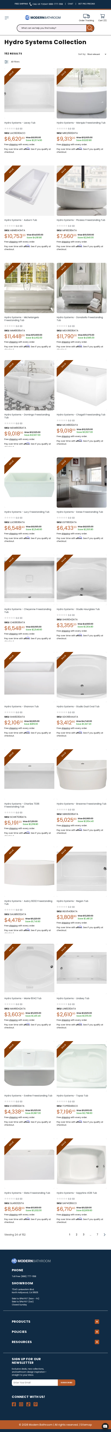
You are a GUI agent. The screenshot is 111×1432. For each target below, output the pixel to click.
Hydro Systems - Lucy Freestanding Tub (26, 512)
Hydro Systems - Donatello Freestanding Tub (80, 319)
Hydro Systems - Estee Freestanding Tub (80, 512)
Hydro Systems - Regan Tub (72, 901)
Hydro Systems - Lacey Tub (19, 122)
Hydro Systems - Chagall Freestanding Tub (81, 414)
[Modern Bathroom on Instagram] (21, 1404)
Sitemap (86, 1424)
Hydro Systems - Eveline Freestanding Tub (28, 1095)
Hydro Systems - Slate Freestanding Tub (27, 1193)
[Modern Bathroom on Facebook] (14, 1404)
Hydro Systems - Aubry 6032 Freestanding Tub (28, 902)
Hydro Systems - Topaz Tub (72, 1095)
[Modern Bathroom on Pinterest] (36, 1404)
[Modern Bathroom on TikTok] (28, 1404)
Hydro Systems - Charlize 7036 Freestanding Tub (21, 805)
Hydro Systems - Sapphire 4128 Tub (77, 1193)
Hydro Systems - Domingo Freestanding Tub (27, 416)
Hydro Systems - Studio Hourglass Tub (78, 609)
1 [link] (69, 1234)
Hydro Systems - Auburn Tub (20, 220)
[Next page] (104, 1235)
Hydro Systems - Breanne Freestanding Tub (81, 803)
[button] (7, 18)
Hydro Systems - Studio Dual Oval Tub (78, 706)
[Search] (90, 28)
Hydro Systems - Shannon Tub (21, 706)
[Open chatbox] (105, 1426)
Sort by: (82, 54)
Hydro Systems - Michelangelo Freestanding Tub (21, 319)
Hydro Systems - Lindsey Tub (73, 998)
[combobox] (55, 28)
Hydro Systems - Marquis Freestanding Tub (81, 122)
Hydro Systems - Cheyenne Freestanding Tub (27, 611)
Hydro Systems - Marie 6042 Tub (22, 998)
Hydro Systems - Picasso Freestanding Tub (81, 220)
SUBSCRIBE (66, 1382)
